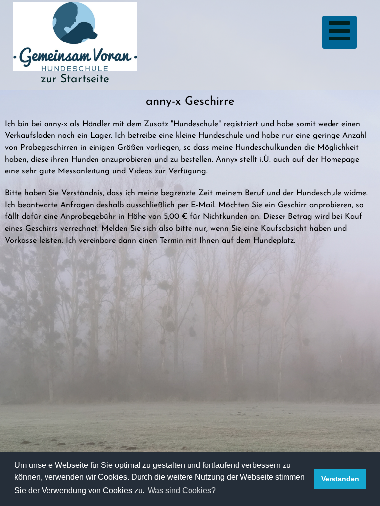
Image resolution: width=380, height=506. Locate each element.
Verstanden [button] (340, 479)
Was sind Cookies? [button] (182, 490)
